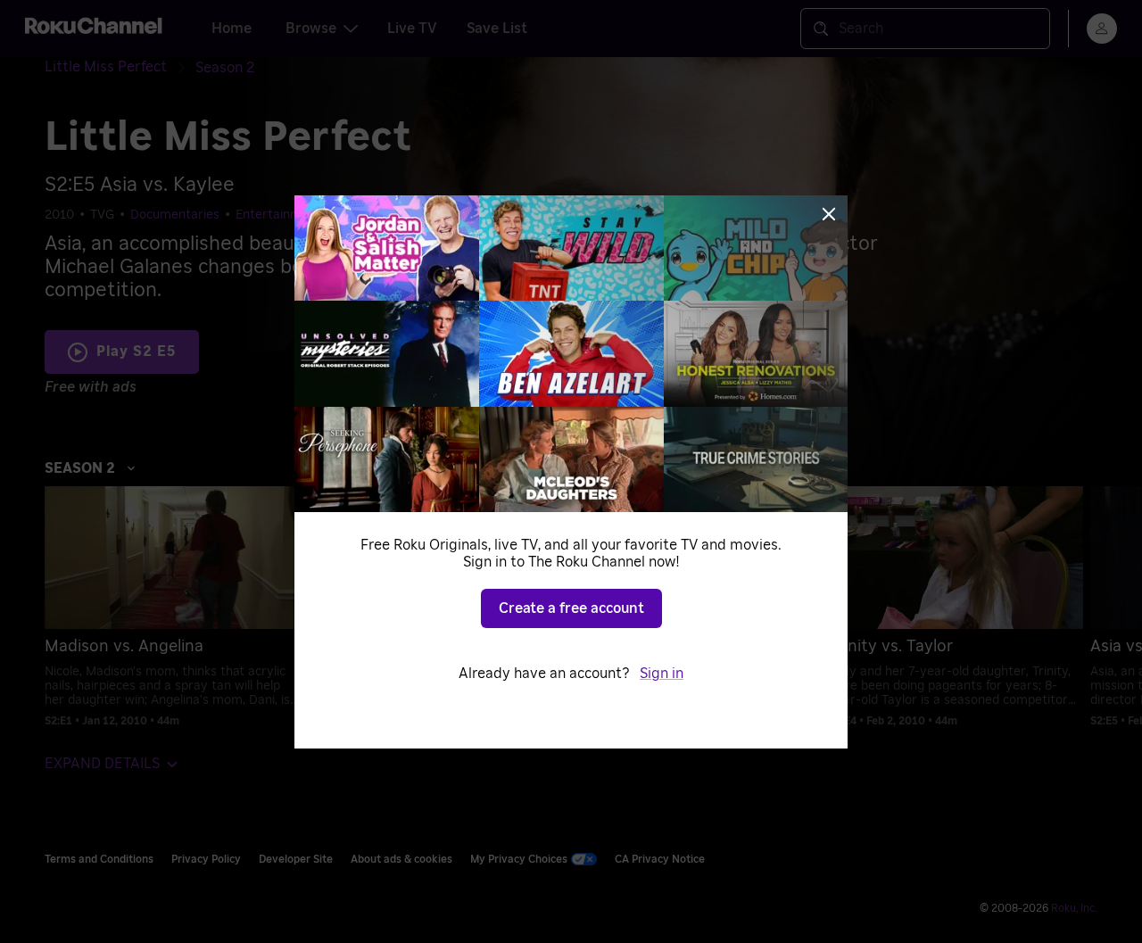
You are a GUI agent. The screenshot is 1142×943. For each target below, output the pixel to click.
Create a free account (571, 608)
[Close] (829, 214)
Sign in (661, 673)
